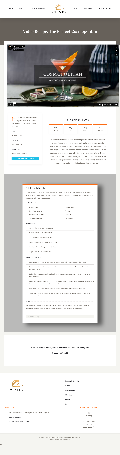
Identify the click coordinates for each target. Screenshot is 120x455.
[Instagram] (32, 397)
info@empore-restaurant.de (19, 421)
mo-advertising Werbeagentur (62, 440)
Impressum (71, 437)
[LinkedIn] (75, 317)
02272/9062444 (15, 417)
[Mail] (90, 317)
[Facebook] (69, 317)
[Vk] (87, 317)
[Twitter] (72, 317)
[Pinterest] (84, 317)
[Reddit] (78, 317)
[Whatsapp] (81, 317)
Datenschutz (78, 437)
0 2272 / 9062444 (60, 353)
